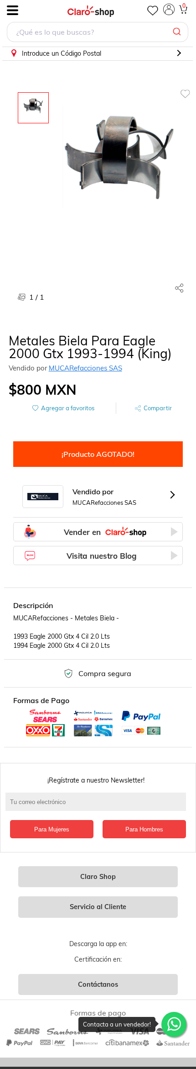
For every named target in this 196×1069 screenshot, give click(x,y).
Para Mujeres (51, 829)
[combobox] (97, 33)
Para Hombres (144, 829)
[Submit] (178, 32)
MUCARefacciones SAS (85, 368)
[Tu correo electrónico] (98, 806)
